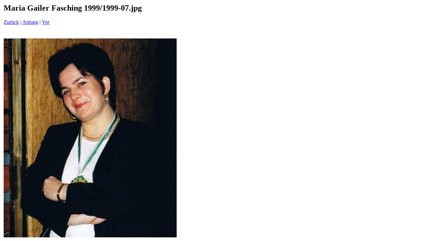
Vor (45, 22)
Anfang (30, 22)
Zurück (11, 22)
